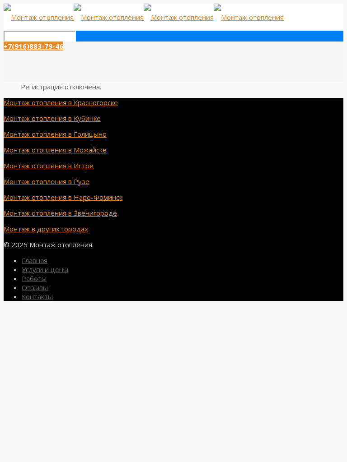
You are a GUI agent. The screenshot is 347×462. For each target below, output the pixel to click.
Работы (34, 278)
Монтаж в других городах (46, 228)
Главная (34, 260)
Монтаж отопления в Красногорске (61, 102)
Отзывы (35, 287)
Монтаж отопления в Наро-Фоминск (63, 197)
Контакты (37, 296)
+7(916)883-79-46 (33, 46)
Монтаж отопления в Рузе (46, 181)
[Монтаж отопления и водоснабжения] (144, 17)
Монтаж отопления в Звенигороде (60, 212)
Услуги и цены (45, 269)
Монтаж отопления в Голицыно (55, 134)
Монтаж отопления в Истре (49, 165)
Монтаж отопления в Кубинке (52, 118)
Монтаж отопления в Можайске (55, 149)
